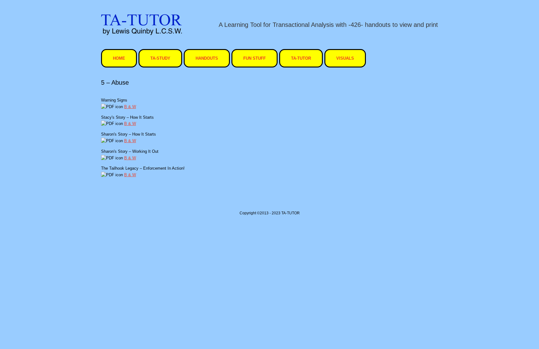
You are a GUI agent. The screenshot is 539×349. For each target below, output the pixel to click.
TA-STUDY (160, 58)
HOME (119, 58)
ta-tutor (301, 58)
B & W (130, 106)
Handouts (207, 58)
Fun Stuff (254, 58)
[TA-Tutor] (141, 24)
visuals (345, 58)
